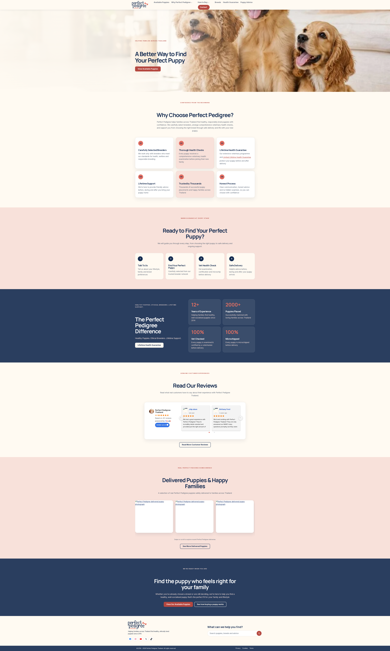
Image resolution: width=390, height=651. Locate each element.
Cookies (245, 648)
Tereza (192, 409)
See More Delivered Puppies (195, 546)
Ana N (221, 409)
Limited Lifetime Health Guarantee (237, 157)
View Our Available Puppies (178, 604)
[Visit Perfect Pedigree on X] (146, 639)
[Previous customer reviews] (181, 418)
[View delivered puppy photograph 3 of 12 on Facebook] (235, 516)
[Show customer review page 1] (209, 434)
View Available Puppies (148, 69)
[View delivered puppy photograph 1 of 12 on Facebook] (154, 516)
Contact (203, 7)
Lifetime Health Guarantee (149, 345)
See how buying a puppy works (210, 604)
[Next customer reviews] (240, 418)
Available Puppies (161, 2)
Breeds (218, 2)
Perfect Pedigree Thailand (162, 411)
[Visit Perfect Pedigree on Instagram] (135, 639)
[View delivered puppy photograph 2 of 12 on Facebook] (194, 516)
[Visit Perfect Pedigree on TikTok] (151, 639)
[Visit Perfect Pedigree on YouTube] (141, 639)
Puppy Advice (246, 2)
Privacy (238, 648)
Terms (252, 648)
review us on (161, 425)
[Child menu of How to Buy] (211, 2)
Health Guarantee (230, 2)
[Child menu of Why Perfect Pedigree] (194, 2)
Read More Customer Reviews (195, 445)
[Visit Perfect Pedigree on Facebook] (130, 639)
